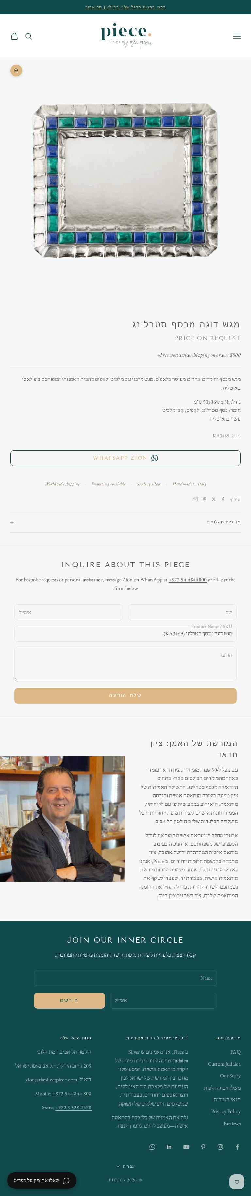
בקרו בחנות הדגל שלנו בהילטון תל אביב (125, 7)
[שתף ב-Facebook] (223, 499)
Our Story (230, 1075)
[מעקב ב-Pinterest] (203, 1147)
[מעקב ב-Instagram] (220, 1147)
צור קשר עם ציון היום (179, 895)
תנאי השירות (227, 1099)
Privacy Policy (226, 1111)
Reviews (232, 1123)
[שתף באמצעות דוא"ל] (195, 499)
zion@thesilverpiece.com (51, 1079)
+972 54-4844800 (188, 579)
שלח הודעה (125, 695)
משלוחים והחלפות (222, 1087)
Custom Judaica (224, 1063)
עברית (129, 1166)
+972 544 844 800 (71, 1093)
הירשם (69, 1000)
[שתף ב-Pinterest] (204, 499)
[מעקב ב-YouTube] (186, 1147)
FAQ (235, 1051)
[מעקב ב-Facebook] (237, 1147)
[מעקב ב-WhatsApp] (152, 1147)
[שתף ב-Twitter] (213, 499)
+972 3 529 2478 (73, 1107)
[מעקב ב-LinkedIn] (169, 1147)
